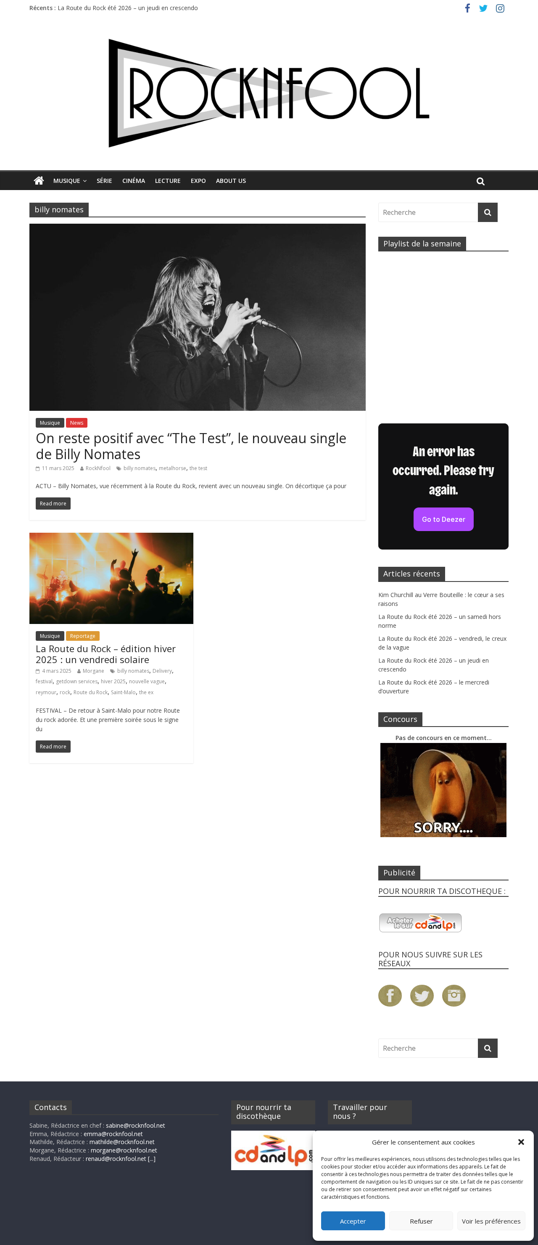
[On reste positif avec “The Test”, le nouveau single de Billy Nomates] (197, 228)
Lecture (168, 181)
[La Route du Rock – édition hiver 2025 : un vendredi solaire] (111, 537)
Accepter (353, 1221)
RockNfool (98, 468)
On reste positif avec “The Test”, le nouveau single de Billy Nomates (191, 446)
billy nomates (140, 468)
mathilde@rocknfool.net (122, 1142)
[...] (152, 1159)
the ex (146, 692)
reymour (46, 692)
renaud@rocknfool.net (116, 1159)
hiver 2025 (113, 681)
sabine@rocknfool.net (135, 1125)
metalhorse (172, 468)
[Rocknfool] (269, 93)
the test (198, 468)
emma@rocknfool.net (113, 1134)
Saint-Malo (123, 692)
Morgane (93, 670)
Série (104, 181)
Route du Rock (91, 692)
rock (65, 692)
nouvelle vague (147, 681)
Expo (198, 181)
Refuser (421, 1221)
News (76, 422)
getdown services (77, 681)
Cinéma (133, 181)
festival (44, 681)
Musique (66, 181)
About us (231, 181)
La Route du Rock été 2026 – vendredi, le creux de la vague (138, 4)
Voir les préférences (491, 1221)
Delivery (162, 670)
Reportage (82, 636)
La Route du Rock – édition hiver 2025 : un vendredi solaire (106, 654)
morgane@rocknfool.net (124, 1150)
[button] (521, 1142)
